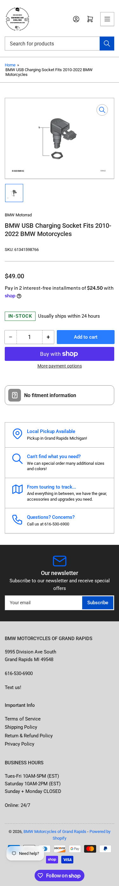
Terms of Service (23, 719)
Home (10, 65)
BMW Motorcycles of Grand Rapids (54, 831)
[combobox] (59, 44)
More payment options (59, 366)
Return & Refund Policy (29, 736)
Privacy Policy (19, 744)
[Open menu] (107, 19)
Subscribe (97, 602)
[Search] (107, 43)
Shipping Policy (21, 727)
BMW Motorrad (18, 215)
